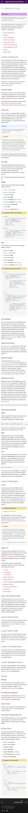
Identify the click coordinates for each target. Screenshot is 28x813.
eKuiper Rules (6, 52)
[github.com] (2, 811)
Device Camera (7, 591)
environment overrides (16, 599)
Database (5, 35)
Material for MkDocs (10, 807)
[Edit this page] (26, 8)
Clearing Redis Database (13, 148)
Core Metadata (7, 572)
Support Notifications (8, 577)
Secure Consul (14, 708)
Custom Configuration (8, 37)
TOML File (8, 501)
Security (5, 49)
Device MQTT (6, 589)
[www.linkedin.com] (7, 811)
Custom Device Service (9, 40)
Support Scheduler (8, 579)
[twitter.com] (4, 811)
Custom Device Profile (9, 42)
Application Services (8, 584)
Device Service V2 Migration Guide (15, 624)
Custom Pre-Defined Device (10, 44)
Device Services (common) (10, 586)
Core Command (7, 574)
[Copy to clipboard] (24, 216)
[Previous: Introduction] (2, 802)
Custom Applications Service (10, 47)
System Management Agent (10, 582)
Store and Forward (7, 383)
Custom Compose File (9, 32)
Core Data (5, 570)
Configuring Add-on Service (8, 688)
